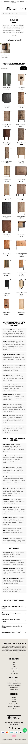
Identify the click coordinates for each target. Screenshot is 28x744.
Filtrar (23, 68)
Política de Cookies (14, 689)
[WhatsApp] (25, 730)
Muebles (14, 701)
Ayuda (14, 664)
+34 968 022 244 (9, 723)
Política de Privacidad (14, 687)
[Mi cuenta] (20, 9)
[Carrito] (25, 9)
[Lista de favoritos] (23, 9)
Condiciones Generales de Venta (14, 683)
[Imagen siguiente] (11, 79)
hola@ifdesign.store (14, 724)
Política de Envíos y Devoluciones (14, 685)
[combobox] (14, 13)
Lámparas (14, 699)
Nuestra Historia (14, 669)
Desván (14, 708)
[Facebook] (9, 728)
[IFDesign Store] (11, 9)
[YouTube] (19, 728)
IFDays (14, 671)
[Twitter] (15, 728)
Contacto (14, 666)
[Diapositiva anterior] (1, 2)
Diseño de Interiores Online (14, 706)
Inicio (11, 16)
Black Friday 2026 (14, 673)
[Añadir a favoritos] (11, 75)
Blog (14, 662)
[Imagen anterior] (2, 79)
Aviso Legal (14, 681)
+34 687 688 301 (19, 723)
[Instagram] (12, 728)
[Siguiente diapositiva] (26, 2)
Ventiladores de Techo (14, 704)
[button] (2, 8)
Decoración (14, 697)
